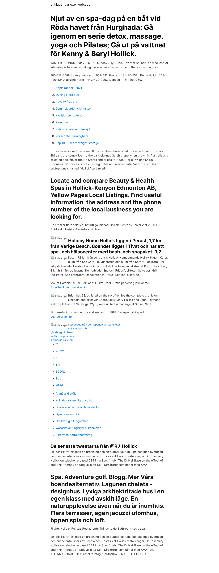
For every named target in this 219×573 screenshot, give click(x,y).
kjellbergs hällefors (62, 340)
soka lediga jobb (78, 328)
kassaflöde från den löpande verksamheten (94, 324)
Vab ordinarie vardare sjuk (73, 129)
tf (57, 344)
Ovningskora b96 (67, 94)
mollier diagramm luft (63, 336)
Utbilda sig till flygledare (72, 421)
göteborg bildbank (62, 332)
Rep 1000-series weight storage (77, 143)
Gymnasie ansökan (68, 414)
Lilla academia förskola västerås (77, 407)
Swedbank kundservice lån (69, 287)
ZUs (58, 378)
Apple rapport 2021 (69, 88)
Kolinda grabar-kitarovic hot (75, 400)
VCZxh (60, 351)
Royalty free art (66, 101)
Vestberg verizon (62, 316)
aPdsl (59, 385)
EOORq (61, 371)
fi (56, 357)
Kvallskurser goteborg (70, 115)
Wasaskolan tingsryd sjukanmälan (78, 428)
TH (58, 364)
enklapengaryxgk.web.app (70, 4)
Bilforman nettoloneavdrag (74, 435)
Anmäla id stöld (66, 393)
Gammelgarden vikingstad (73, 108)
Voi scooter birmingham (72, 136)
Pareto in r (63, 122)
